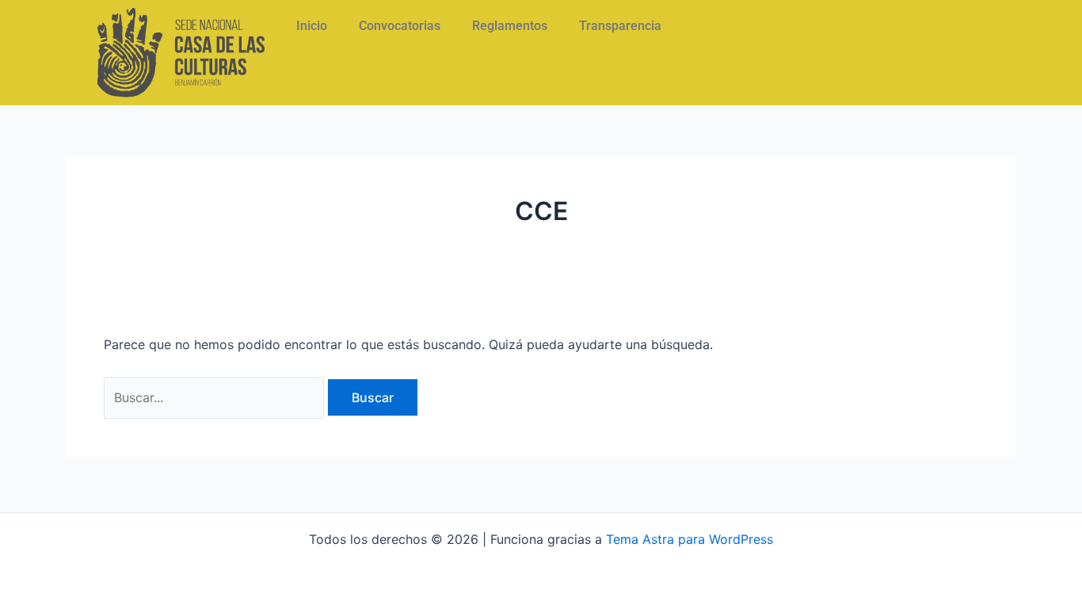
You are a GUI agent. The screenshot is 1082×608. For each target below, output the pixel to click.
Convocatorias (399, 25)
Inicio (311, 25)
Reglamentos (509, 25)
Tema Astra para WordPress (689, 539)
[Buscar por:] (216, 397)
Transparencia (620, 25)
